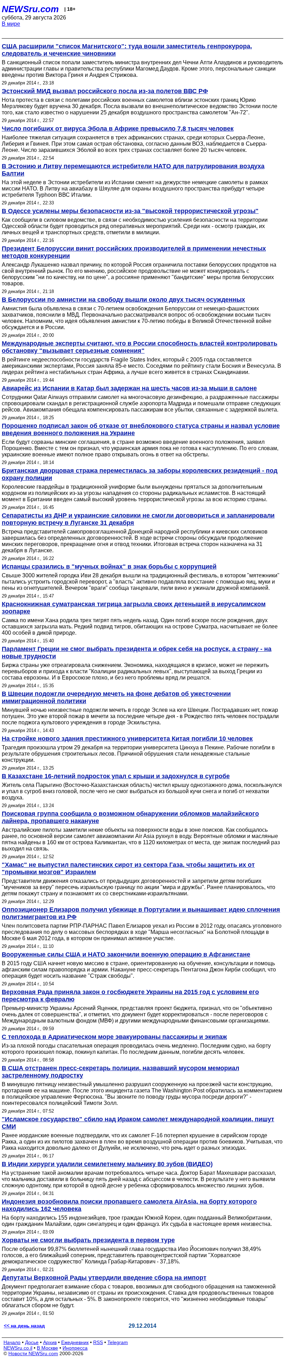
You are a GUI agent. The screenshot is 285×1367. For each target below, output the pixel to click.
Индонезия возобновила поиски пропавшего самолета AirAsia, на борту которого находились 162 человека (129, 1205)
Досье (32, 1342)
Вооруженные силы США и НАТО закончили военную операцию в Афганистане (126, 954)
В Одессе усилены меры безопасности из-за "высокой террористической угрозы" (130, 211)
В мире (11, 24)
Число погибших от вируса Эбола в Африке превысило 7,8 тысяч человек (118, 128)
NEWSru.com (30, 9)
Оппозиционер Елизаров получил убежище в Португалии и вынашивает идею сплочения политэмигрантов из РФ (141, 913)
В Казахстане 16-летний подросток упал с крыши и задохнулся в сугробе (116, 776)
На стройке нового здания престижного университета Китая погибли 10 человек (127, 738)
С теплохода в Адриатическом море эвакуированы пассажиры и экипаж (114, 1036)
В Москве (47, 1348)
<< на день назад (24, 1325)
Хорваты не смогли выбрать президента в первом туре (88, 1240)
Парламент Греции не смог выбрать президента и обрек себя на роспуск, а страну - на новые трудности (136, 652)
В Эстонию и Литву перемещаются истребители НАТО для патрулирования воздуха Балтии (133, 170)
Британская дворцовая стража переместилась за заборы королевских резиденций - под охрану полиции (139, 474)
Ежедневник (75, 1342)
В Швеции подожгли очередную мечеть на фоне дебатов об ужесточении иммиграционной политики (116, 697)
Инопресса (75, 1348)
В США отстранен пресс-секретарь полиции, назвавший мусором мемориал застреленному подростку (120, 1072)
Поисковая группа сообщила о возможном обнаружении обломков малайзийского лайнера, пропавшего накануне (130, 817)
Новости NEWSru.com (33, 1353)
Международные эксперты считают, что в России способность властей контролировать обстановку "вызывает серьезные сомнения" (139, 347)
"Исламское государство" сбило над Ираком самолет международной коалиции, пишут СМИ (138, 1123)
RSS (98, 1342)
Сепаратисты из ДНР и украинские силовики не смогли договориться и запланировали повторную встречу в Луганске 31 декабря (138, 519)
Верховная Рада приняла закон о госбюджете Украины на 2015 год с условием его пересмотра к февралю (130, 995)
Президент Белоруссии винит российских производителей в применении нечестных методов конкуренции (134, 252)
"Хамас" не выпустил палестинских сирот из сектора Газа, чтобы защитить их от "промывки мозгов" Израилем (128, 868)
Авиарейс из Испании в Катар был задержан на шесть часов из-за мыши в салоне (129, 388)
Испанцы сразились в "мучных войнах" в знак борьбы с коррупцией (109, 566)
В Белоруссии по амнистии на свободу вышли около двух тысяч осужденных (123, 299)
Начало (12, 1342)
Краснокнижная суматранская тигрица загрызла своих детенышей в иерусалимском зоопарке (134, 608)
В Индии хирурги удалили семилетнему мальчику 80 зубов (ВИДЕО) (107, 1164)
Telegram (117, 1342)
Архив (50, 1342)
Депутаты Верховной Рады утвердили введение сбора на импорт (104, 1277)
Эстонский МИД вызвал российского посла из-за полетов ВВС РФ (105, 91)
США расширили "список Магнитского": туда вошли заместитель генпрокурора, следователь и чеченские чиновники (127, 50)
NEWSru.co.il (17, 1348)
